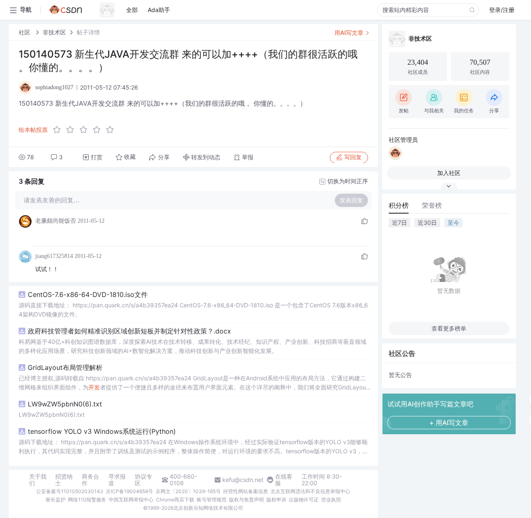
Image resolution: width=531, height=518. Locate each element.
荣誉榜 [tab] (432, 205)
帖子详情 (88, 32)
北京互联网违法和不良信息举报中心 (310, 491)
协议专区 (143, 479)
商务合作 (90, 479)
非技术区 (54, 32)
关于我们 (37, 479)
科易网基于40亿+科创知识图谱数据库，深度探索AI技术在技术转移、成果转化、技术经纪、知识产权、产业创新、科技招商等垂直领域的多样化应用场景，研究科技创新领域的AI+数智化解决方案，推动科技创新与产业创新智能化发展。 (192, 346)
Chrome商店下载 (175, 499)
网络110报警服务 (87, 499)
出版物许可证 (304, 499)
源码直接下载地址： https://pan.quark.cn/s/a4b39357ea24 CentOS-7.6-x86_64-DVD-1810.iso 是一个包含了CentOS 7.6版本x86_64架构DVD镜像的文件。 (193, 310)
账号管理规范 (212, 499)
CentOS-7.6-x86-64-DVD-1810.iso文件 (88, 294)
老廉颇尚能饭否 (55, 221)
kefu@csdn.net (242, 480)
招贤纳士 (64, 479)
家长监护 (56, 499)
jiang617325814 (54, 256)
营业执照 (331, 499)
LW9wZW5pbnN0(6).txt (65, 404)
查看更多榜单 (448, 328)
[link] (25, 32)
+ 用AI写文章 (448, 422)
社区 (25, 32)
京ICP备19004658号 (129, 491)
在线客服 (283, 479)
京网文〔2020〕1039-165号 (188, 491)
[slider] (86, 130)
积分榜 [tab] (399, 205)
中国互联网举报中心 (131, 499)
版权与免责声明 (246, 499)
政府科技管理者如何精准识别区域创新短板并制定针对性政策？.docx (129, 331)
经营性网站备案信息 (245, 491)
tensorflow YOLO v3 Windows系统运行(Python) (102, 431)
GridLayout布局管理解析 (65, 367)
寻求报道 (117, 479)
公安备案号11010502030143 (69, 491)
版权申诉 (276, 499)
